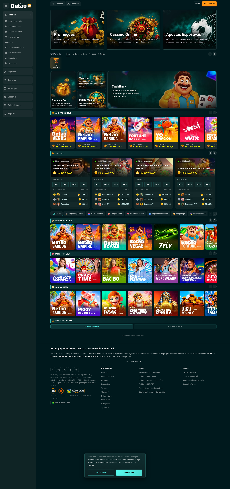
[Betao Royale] (114, 237)
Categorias (105, 404)
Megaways (180, 214)
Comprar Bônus (199, 214)
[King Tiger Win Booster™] (140, 303)
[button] (18, 15)
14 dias (92, 54)
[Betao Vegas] (140, 237)
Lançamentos (116, 214)
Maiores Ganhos (175, 326)
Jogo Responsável (190, 376)
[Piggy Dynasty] (88, 303)
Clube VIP (104, 392)
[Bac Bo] (114, 270)
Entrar (197, 4)
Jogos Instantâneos (160, 214)
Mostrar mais (132, 361)
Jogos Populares (76, 214)
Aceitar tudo (129, 473)
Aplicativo (105, 408)
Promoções (105, 384)
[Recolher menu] (6, 6)
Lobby (58, 214)
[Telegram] (76, 369)
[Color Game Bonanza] (62, 270)
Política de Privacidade (147, 376)
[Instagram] (58, 369)
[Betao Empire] (88, 237)
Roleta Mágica (106, 396)
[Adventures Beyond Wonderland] (166, 270)
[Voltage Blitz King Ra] (166, 303)
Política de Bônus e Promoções (151, 380)
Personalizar (101, 473)
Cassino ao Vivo (137, 214)
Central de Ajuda (189, 372)
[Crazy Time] (88, 270)
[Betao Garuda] (62, 237)
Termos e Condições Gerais (149, 372)
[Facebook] (52, 369)
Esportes (75, 4)
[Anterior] (210, 54)
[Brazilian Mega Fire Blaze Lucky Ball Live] (192, 270)
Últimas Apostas (92, 326)
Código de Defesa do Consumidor (152, 392)
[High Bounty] (192, 303)
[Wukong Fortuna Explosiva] (114, 303)
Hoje (68, 54)
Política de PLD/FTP (146, 384)
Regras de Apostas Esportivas (150, 388)
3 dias (76, 54)
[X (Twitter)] (64, 369)
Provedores (105, 400)
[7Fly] (166, 237)
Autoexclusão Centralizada (193, 380)
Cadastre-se (209, 4)
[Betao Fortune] (192, 237)
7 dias (84, 54)
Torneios (104, 388)
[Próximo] (215, 54)
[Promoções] (29, 5)
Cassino (59, 4)
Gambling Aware (189, 384)
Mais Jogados (97, 214)
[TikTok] (70, 369)
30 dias (101, 54)
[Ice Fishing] (140, 270)
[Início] (18, 5)
